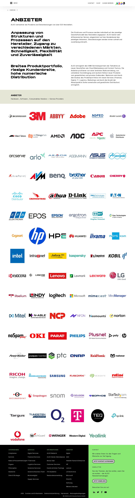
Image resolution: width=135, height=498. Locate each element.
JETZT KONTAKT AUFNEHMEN (103, 461)
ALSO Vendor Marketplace (56, 457)
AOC (67, 457)
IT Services (31, 460)
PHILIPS (69, 479)
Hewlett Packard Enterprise (75, 460)
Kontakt (91, 3)
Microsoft (69, 475)
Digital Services (33, 453)
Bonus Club (51, 460)
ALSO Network (52, 453)
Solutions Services (34, 468)
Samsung (69, 483)
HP (67, 464)
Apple (68, 453)
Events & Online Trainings (55, 468)
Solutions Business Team (36, 472)
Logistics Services (34, 464)
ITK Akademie (51, 472)
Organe (11, 464)
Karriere (11, 457)
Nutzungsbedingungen (77, 493)
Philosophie (12, 468)
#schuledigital (32, 475)
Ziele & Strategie (14, 475)
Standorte (11, 472)
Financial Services (34, 457)
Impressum (64, 493)
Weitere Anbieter (72, 486)
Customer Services (53, 464)
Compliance (12, 453)
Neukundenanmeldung (54, 475)
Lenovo (68, 468)
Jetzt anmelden (100, 481)
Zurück (13, 10)
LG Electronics (71, 472)
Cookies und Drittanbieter (34, 493)
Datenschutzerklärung (51, 493)
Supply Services (33, 479)
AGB (22, 493)
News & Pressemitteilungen (17, 460)
